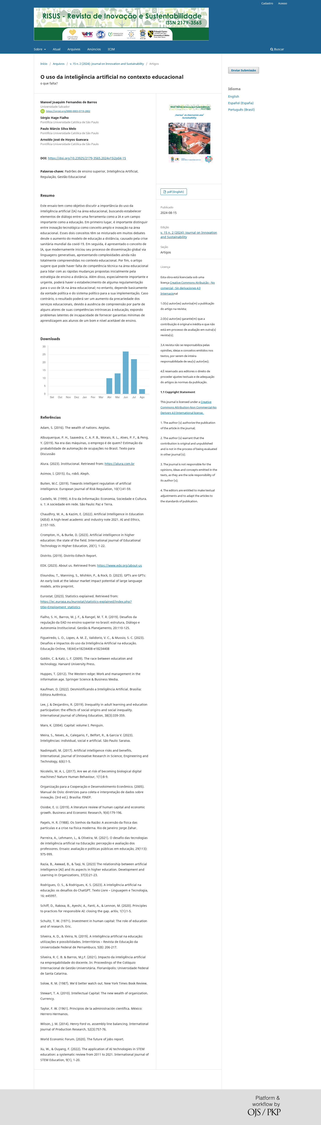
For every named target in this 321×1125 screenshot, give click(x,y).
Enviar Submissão (243, 70)
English (233, 96)
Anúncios (94, 49)
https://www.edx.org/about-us (119, 565)
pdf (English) (175, 192)
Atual (56, 49)
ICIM (111, 49)
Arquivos (73, 49)
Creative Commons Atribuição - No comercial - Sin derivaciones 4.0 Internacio (187, 288)
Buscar (278, 49)
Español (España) (241, 103)
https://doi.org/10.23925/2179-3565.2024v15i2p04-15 (87, 158)
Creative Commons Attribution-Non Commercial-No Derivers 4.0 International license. (188, 407)
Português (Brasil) (241, 109)
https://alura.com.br (120, 464)
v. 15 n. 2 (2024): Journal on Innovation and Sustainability (107, 64)
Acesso (282, 3)
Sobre (38, 49)
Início (43, 64)
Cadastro (267, 3)
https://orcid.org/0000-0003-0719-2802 (68, 111)
